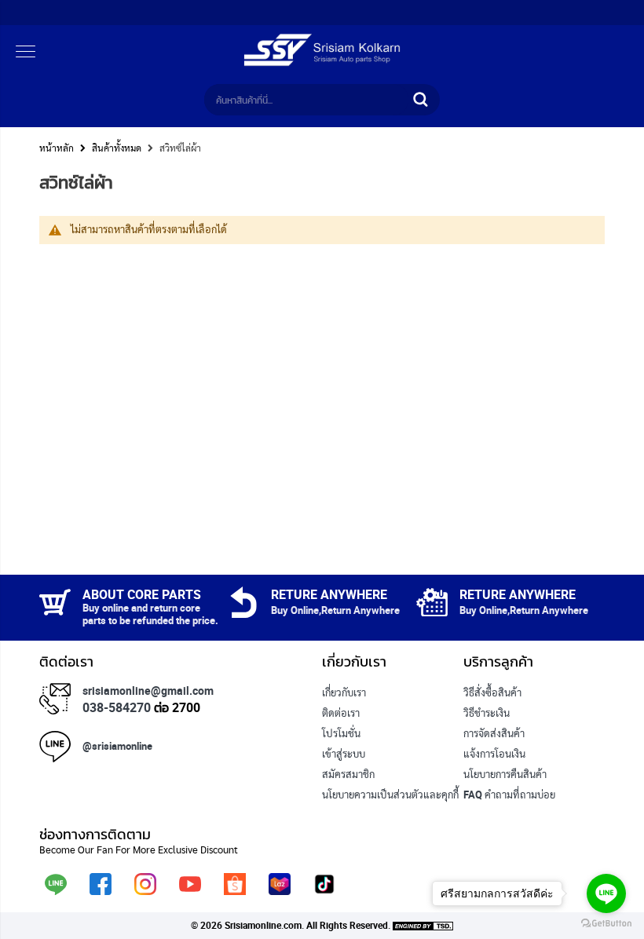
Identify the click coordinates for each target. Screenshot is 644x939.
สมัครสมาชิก (348, 774)
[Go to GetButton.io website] (606, 923)
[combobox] (306, 99)
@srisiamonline (117, 746)
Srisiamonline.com (263, 925)
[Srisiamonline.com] (322, 63)
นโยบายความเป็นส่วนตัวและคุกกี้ (390, 794)
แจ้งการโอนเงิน (494, 754)
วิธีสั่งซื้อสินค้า (492, 692)
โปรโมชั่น (341, 733)
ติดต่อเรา (341, 713)
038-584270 (116, 707)
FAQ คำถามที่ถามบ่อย (509, 794)
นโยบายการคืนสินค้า (505, 774)
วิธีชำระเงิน (486, 713)
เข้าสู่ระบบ (343, 754)
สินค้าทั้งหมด (116, 147)
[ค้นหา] (420, 99)
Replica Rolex (352, 815)
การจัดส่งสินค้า (494, 733)
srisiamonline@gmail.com (148, 690)
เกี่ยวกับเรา (344, 692)
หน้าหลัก (56, 147)
